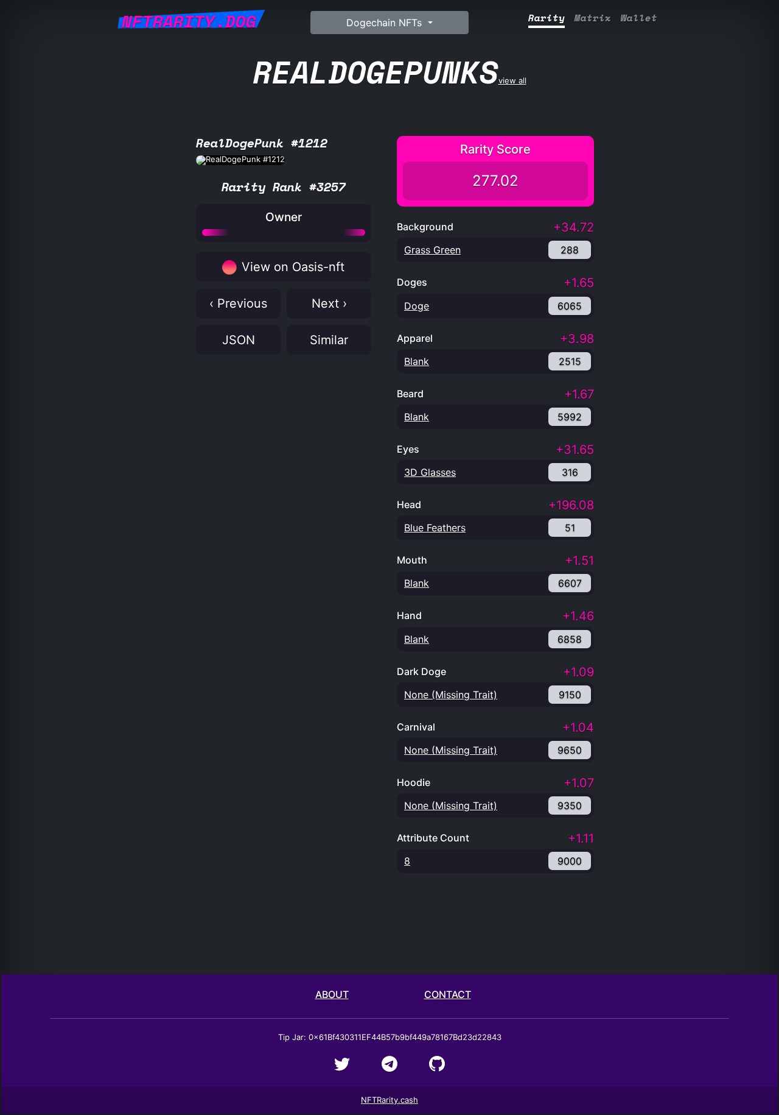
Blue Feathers (435, 528)
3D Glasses (430, 472)
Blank (416, 361)
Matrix (593, 18)
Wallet (639, 18)
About (332, 994)
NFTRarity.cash (389, 1100)
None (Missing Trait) (450, 694)
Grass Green (432, 250)
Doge (416, 306)
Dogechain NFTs (385, 22)
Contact (447, 994)
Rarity (546, 18)
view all (389, 71)
